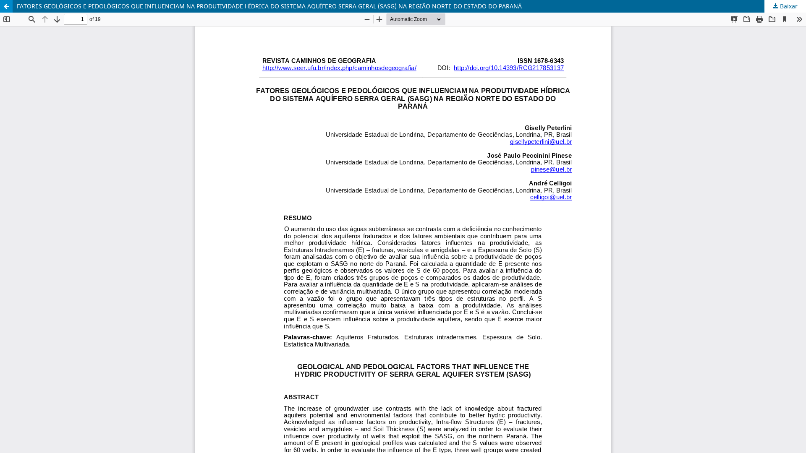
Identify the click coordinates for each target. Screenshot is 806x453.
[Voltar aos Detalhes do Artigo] (6, 6)
